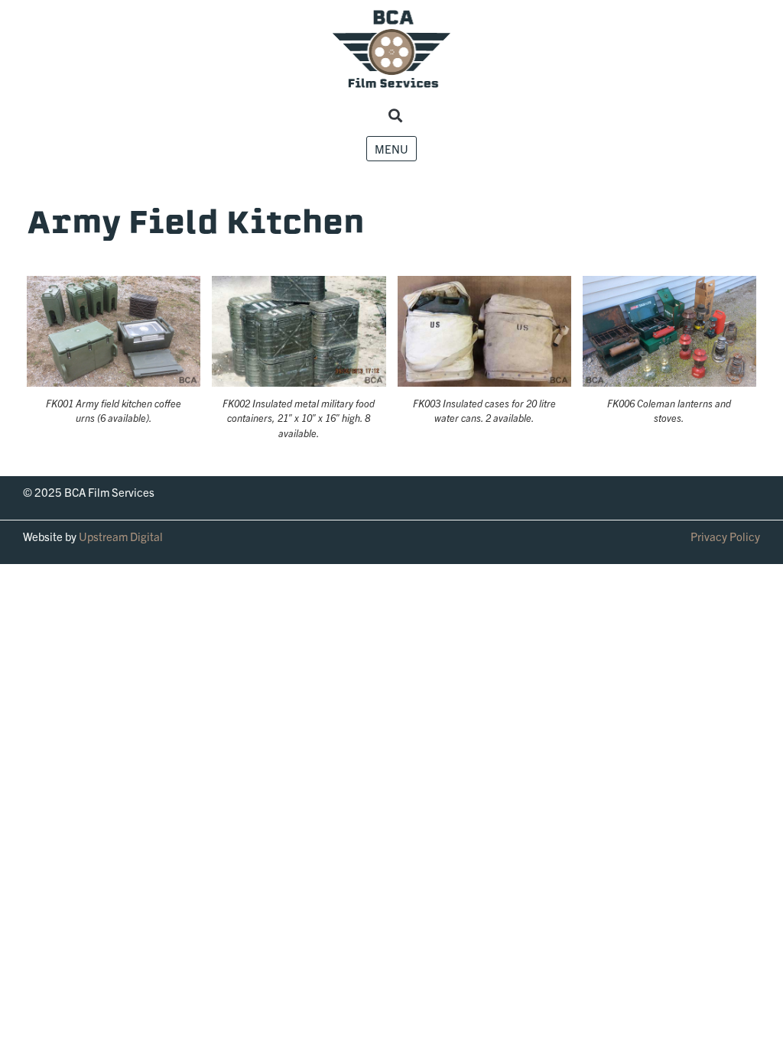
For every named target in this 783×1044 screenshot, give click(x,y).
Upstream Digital (121, 536)
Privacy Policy (725, 536)
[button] (395, 115)
